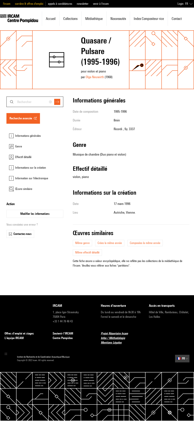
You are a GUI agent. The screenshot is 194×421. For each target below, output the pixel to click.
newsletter (82, 4)
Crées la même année (110, 243)
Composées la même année (145, 243)
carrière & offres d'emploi (29, 4)
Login (181, 4)
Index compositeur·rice (149, 19)
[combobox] (34, 102)
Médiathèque (94, 19)
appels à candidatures (60, 4)
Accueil (51, 19)
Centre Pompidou (63, 338)
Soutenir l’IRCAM (63, 333)
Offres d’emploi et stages (19, 333)
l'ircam (6, 4)
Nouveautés (118, 19)
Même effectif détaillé (87, 252)
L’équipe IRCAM (14, 338)
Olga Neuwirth (95, 77)
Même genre (82, 243)
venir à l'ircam (101, 4)
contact (177, 19)
